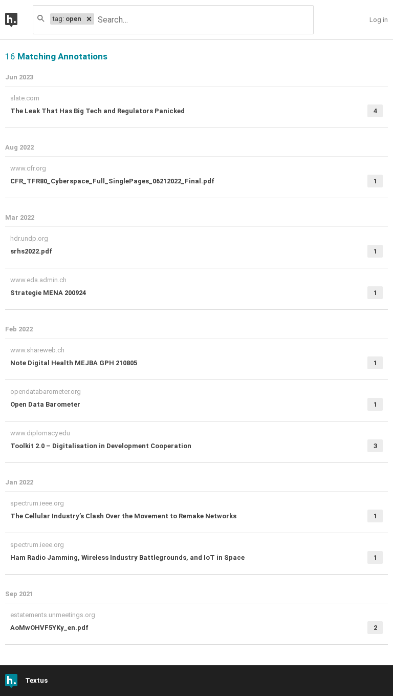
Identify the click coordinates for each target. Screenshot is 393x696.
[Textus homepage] (19, 19)
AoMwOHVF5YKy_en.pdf (49, 627)
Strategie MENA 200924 (48, 293)
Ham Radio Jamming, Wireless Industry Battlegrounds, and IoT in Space (127, 557)
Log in (378, 20)
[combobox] (203, 20)
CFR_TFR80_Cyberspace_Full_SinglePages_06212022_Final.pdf (112, 181)
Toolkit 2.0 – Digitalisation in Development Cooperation (100, 446)
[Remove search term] (89, 19)
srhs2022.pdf (31, 251)
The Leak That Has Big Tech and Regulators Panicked (97, 111)
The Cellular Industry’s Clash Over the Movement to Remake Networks (123, 516)
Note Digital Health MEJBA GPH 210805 (73, 363)
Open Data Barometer (45, 404)
